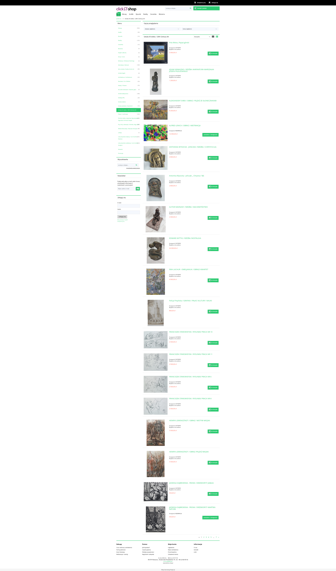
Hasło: (119, 209)
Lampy (120, 132)
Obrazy (120, 28)
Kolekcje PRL (121, 98)
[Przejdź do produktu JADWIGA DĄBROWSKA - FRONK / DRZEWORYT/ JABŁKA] (156, 491)
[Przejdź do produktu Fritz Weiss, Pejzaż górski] (156, 53)
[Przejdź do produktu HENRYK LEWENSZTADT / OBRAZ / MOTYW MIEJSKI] (156, 433)
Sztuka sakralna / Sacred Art (125, 106)
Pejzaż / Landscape (123, 114)
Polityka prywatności (148, 552)
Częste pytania (146, 550)
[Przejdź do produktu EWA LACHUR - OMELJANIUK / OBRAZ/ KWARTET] (156, 282)
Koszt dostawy (120, 552)
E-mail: (119, 203)
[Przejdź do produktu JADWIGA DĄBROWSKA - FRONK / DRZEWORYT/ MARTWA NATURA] (156, 519)
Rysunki (120, 36)
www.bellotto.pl (167, 561)
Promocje (120, 153)
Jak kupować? (146, 547)
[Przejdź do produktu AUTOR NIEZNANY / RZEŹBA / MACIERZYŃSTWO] (156, 219)
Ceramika (120, 44)
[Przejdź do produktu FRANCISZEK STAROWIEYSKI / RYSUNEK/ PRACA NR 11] (156, 362)
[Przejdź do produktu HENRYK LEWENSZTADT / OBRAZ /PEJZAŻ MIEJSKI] (156, 464)
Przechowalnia (172, 552)
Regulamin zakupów (148, 554)
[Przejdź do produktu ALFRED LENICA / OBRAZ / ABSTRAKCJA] (156, 133)
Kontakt (196, 550)
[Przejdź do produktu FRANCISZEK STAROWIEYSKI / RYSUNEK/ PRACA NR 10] (156, 339)
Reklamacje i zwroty (122, 554)
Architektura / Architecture (125, 77)
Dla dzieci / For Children (124, 81)
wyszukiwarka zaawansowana (133, 168)
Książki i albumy (122, 52)
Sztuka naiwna (122, 102)
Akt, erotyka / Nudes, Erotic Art (126, 69)
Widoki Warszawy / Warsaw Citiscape (127, 128)
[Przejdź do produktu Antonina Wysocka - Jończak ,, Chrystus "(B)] (156, 188)
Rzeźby (120, 40)
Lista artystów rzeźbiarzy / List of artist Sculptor (128, 144)
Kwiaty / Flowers (122, 85)
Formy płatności (121, 550)
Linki (195, 552)
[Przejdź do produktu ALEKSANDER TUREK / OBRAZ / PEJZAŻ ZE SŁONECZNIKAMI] (156, 110)
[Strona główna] (126, 8)
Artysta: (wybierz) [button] (150, 29)
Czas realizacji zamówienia (124, 547)
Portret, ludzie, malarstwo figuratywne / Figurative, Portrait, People (128, 119)
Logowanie (171, 547)
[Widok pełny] (217, 36)
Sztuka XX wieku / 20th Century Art (127, 110)
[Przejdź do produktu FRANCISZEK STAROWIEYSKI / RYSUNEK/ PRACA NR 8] (156, 406)
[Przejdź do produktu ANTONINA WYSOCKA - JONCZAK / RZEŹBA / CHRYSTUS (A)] (156, 158)
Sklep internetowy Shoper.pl (168, 569)
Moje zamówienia (173, 550)
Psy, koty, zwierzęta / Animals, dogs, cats (128, 124)
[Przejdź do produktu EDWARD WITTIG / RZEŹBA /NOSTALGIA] (156, 250)
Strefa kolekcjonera (123, 93)
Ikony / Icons (121, 57)
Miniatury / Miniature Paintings (126, 61)
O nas (195, 547)
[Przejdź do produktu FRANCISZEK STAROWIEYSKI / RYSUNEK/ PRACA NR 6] (156, 384)
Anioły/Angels (121, 73)
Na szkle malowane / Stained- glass (127, 89)
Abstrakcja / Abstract (123, 65)
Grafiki (120, 32)
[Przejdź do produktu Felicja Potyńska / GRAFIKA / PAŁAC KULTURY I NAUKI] (156, 313)
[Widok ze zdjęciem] (213, 36)
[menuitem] (124, 14)
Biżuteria (120, 48)
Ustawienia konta (173, 554)
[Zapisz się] (138, 188)
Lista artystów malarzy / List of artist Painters (127, 138)
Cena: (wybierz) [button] (187, 29)
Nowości (120, 149)
